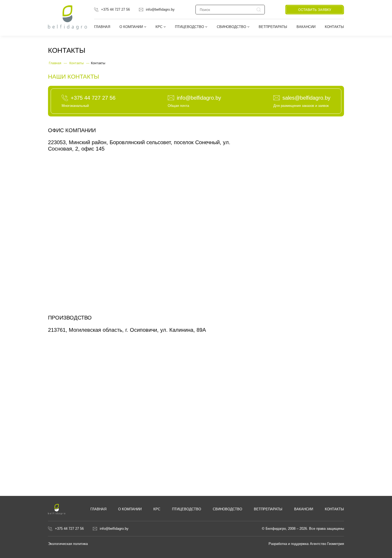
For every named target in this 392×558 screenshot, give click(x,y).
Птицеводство (190, 27)
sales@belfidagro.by (306, 98)
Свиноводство (232, 27)
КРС (159, 27)
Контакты (334, 27)
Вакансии (306, 27)
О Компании (131, 27)
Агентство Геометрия (327, 544)
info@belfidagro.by (160, 9)
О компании (130, 509)
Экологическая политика (68, 544)
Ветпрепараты (273, 27)
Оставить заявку (314, 9)
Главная (102, 27)
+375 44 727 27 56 (115, 9)
